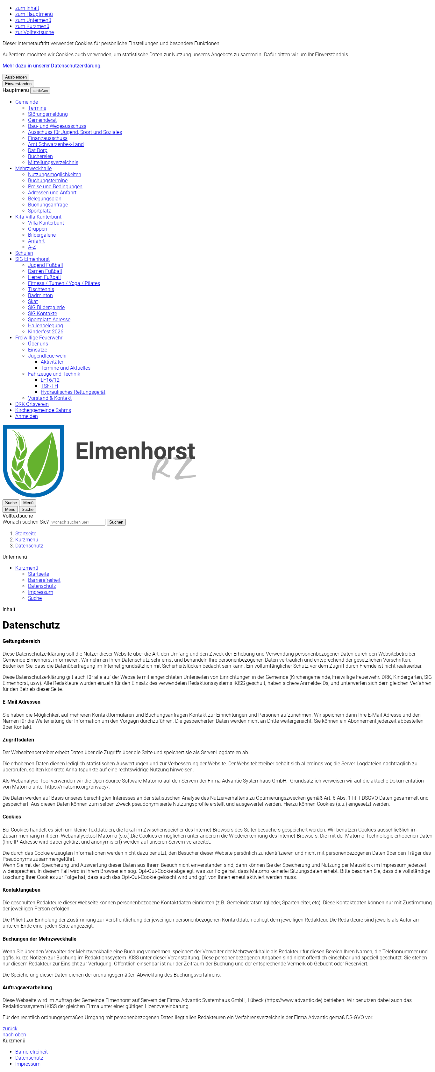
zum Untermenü (33, 20)
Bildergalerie (42, 235)
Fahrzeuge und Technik (54, 374)
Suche (35, 598)
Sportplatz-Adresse (49, 320)
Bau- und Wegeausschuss (57, 126)
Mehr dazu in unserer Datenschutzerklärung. (52, 66)
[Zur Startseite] (99, 496)
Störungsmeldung (48, 114)
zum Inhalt (27, 8)
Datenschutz (29, 546)
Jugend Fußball (45, 265)
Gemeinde (26, 102)
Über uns (38, 344)
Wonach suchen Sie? (26, 522)
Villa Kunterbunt (46, 223)
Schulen (24, 253)
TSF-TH (49, 386)
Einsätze (37, 350)
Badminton (40, 295)
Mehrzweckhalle (33, 168)
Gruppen (37, 229)
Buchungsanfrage (48, 205)
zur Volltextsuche (34, 32)
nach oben (14, 1035)
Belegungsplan (44, 199)
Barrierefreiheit (44, 580)
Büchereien (40, 156)
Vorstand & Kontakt (50, 398)
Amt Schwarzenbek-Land (56, 144)
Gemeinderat (42, 120)
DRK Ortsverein (32, 404)
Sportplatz (39, 211)
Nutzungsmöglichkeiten (54, 174)
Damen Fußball (45, 271)
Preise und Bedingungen (55, 187)
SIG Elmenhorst (32, 259)
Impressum (40, 592)
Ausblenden (16, 77)
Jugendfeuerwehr (47, 356)
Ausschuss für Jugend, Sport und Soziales (75, 132)
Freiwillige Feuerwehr (38, 338)
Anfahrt (36, 241)
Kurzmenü (26, 540)
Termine (37, 108)
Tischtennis (41, 289)
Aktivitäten (53, 362)
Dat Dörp (37, 150)
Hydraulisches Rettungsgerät (73, 392)
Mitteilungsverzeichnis (53, 162)
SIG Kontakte (42, 313)
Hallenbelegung (45, 326)
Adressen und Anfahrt (52, 193)
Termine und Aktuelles (65, 368)
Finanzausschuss (48, 138)
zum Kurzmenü (32, 26)
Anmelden (26, 416)
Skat (33, 301)
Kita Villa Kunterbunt (38, 217)
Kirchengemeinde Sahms (43, 410)
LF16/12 (50, 380)
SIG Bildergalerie (46, 307)
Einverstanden (18, 83)
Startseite (25, 534)
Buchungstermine (48, 181)
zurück (10, 1029)
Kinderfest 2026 (45, 332)
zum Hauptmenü (34, 14)
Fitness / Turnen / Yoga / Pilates (64, 283)
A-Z (32, 247)
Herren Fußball (44, 277)
